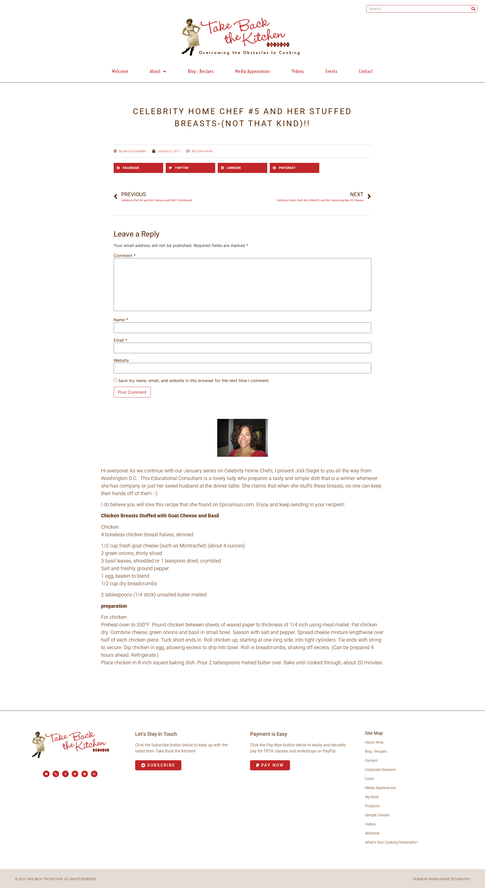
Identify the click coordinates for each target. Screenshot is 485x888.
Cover (369, 779)
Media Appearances (252, 71)
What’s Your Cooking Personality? (391, 842)
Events (331, 71)
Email (120, 340)
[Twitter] (75, 774)
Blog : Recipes (201, 71)
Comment (125, 255)
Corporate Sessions (380, 770)
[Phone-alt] (56, 774)
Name (121, 320)
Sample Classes (377, 815)
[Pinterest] (84, 774)
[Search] (473, 8)
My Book (372, 797)
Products (372, 806)
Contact (366, 71)
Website (121, 360)
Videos (298, 71)
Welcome (120, 71)
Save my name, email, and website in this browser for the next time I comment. (194, 380)
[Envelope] (46, 774)
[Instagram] (94, 774)
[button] (138, 168)
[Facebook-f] (65, 774)
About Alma (374, 742)
